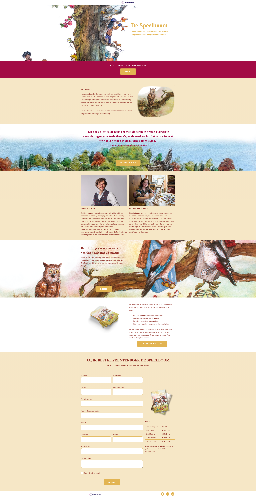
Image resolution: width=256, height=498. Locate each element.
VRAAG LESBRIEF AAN (152, 344)
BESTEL (128, 71)
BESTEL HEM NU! (128, 163)
